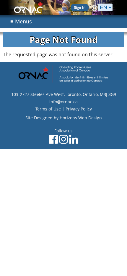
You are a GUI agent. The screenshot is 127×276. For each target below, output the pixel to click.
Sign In (80, 7)
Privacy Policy (79, 109)
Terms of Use (48, 109)
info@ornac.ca (63, 102)
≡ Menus (21, 21)
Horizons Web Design (81, 118)
